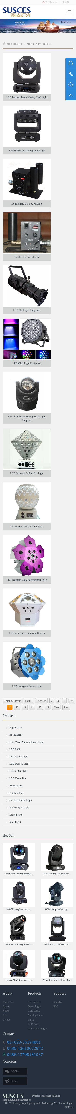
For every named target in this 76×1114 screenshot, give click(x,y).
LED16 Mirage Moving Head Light (27, 150)
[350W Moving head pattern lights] (19, 893)
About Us (8, 1001)
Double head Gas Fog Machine (26, 203)
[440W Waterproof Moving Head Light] (57, 893)
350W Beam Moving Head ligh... (19, 874)
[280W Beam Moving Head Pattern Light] (19, 928)
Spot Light (15, 822)
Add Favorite (51, 2)
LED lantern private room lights (27, 526)
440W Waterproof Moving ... (57, 909)
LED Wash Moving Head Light (26, 742)
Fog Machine (16, 792)
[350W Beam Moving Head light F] (19, 857)
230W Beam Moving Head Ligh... (57, 980)
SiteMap (57, 1001)
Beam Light (15, 734)
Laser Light (15, 814)
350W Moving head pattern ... (19, 909)
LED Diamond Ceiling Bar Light (26, 473)
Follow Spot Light (19, 807)
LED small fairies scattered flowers (27, 633)
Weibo (15, 1081)
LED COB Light (18, 771)
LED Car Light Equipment (26, 310)
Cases (6, 1006)
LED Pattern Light (19, 763)
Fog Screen (15, 727)
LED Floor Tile (17, 778)
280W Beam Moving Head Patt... (19, 944)
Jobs (5, 1015)
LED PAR (14, 749)
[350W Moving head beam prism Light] (57, 857)
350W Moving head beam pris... (57, 874)
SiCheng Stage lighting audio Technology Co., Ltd (37, 1103)
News (6, 1010)
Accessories (15, 785)
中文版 (66, 2)
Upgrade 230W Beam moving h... (19, 980)
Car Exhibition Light (20, 800)
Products (43, 43)
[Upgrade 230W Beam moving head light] (19, 964)
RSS (55, 1006)
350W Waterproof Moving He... (57, 944)
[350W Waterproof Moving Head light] (57, 928)
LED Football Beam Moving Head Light (26, 97)
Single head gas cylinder (27, 257)
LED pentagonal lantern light (27, 686)
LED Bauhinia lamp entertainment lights (27, 580)
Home (30, 43)
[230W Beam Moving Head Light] (57, 964)
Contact (7, 1019)
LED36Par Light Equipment (27, 363)
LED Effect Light (18, 756)
